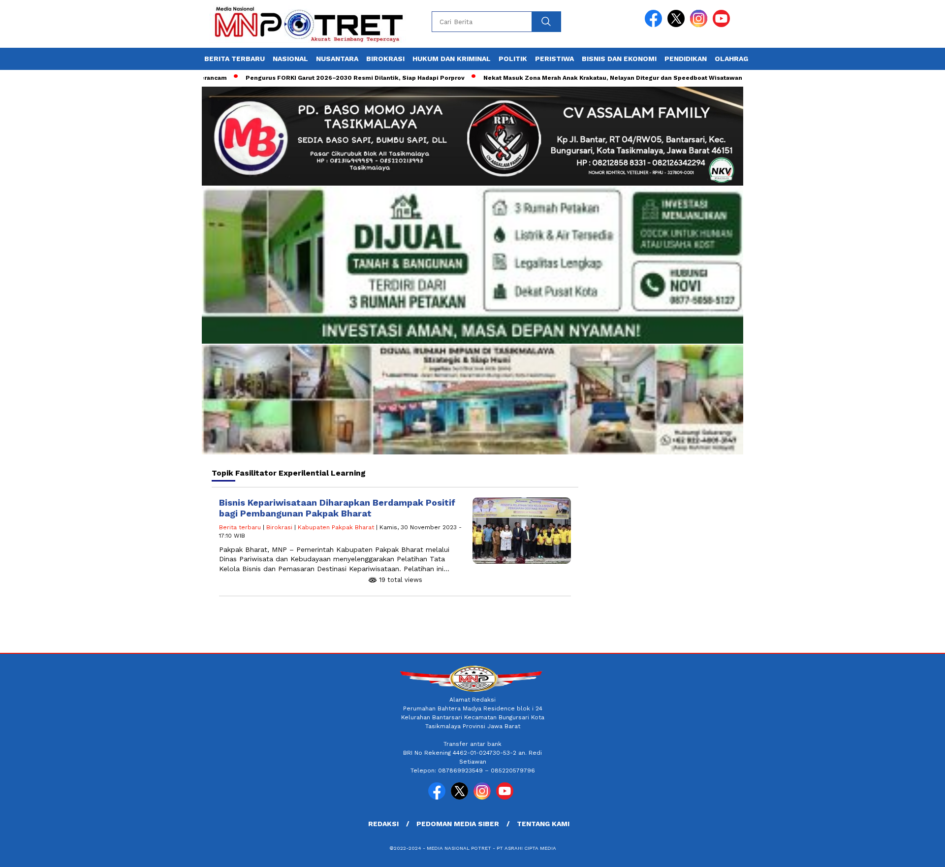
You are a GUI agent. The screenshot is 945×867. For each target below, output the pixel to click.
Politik (513, 59)
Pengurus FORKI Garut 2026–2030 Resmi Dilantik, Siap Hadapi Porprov (325, 77)
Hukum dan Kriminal (451, 59)
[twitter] (677, 25)
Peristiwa (554, 59)
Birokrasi (385, 59)
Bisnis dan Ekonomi (619, 59)
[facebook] (655, 25)
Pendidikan (685, 59)
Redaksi (383, 824)
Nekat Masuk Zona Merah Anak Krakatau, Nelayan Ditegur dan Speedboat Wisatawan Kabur (593, 77)
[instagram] (700, 25)
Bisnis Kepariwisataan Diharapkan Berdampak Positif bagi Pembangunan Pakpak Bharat (337, 507)
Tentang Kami (543, 824)
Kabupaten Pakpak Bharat (336, 527)
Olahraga (734, 59)
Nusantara (337, 59)
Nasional (290, 59)
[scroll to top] (908, 852)
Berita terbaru (234, 59)
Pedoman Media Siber (457, 824)
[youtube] (723, 25)
